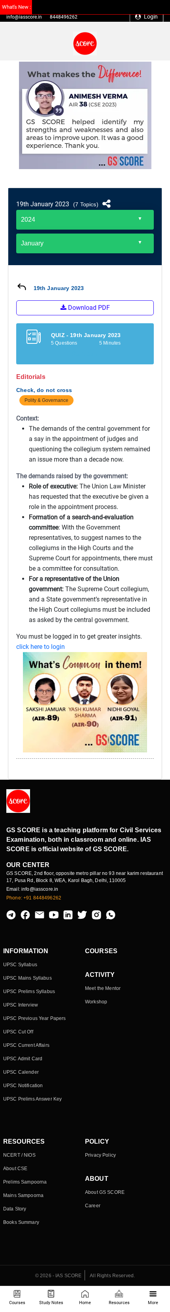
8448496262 (63, 17)
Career (92, 1205)
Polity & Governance (46, 400)
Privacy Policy (100, 1155)
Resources (119, 1302)
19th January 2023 (42, 204)
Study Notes (51, 1302)
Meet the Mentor (103, 988)
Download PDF (88, 307)
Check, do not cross (44, 390)
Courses (17, 1302)
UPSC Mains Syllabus (27, 978)
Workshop (96, 1002)
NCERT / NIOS (19, 1155)
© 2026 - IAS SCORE (58, 1275)
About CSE (15, 1168)
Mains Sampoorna (23, 1195)
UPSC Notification (23, 1085)
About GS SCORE (105, 1192)
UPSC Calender (21, 1072)
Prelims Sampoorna (25, 1182)
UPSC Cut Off (18, 1032)
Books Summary (21, 1222)
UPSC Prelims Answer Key (32, 1099)
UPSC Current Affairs (26, 1045)
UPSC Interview (20, 1005)
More (153, 1302)
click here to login (40, 646)
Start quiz (85, 354)
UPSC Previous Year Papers (34, 1018)
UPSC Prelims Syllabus (29, 991)
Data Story (14, 1209)
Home (85, 1302)
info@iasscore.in (24, 17)
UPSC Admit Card (22, 1058)
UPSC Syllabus (20, 964)
